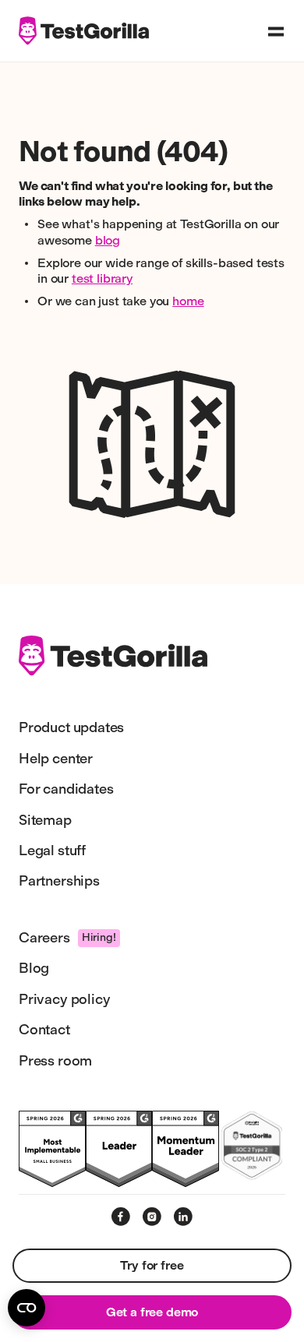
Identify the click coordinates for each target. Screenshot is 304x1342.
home (187, 301)
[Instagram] (152, 1216)
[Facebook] (120, 1216)
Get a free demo (152, 1312)
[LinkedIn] (183, 1216)
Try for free (151, 1265)
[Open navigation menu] (276, 31)
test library (102, 278)
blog (107, 240)
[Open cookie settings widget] (26, 1307)
